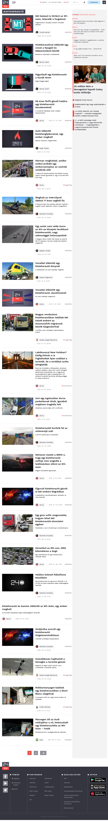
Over (41, 740)
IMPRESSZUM (68, 787)
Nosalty (32, 795)
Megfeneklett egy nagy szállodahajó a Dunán (90, 105)
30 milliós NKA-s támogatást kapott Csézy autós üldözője (88, 89)
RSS (65, 778)
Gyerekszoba (49, 787)
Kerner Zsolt (44, 62)
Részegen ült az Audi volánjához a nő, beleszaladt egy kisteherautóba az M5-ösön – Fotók (51, 724)
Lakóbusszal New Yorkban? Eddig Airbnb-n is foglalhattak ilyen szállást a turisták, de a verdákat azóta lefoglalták (51, 358)
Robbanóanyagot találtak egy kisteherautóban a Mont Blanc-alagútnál (51, 690)
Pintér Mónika (45, 707)
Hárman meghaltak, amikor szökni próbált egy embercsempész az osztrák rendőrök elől (51, 165)
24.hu (42, 120)
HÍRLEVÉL (67, 782)
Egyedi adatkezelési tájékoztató (71, 796)
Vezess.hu (33, 787)
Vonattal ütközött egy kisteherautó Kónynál (47, 264)
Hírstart (32, 782)
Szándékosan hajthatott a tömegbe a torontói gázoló (50, 660)
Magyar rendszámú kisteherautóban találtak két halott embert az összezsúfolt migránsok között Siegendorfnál (51, 320)
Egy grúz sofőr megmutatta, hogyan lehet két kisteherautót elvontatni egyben (51, 520)
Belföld (69, 32)
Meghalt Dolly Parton (83, 100)
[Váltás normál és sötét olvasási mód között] (84, 2)
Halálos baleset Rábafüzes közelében (50, 576)
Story (47, 782)
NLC (30, 799)
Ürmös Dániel (45, 32)
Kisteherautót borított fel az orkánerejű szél (51, 429)
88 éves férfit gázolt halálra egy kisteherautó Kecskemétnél (51, 104)
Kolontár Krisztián (46, 214)
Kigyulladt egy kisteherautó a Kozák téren (51, 76)
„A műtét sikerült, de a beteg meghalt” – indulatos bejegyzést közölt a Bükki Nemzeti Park (88, 113)
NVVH (67, 2)
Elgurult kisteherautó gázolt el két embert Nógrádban (51, 490)
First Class (33, 791)
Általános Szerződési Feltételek (72, 803)
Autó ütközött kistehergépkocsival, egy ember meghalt (49, 134)
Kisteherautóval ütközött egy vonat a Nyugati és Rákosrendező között (51, 47)
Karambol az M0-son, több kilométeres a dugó (50, 549)
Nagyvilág (68, 185)
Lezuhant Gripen (56, 2)
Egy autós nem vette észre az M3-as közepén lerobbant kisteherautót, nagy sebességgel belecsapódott (51, 231)
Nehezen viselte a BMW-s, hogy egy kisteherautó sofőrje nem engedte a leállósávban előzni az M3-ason (50, 460)
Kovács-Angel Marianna (48, 340)
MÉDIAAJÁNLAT (69, 808)
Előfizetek (94, 2)
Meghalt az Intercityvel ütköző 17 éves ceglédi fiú (50, 199)
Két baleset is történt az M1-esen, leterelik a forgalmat (51, 17)
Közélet (69, 740)
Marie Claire (49, 795)
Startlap (32, 778)
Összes (92, 15)
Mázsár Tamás (45, 251)
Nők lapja (48, 791)
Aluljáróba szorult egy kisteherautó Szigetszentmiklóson (47, 632)
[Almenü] (14, 2)
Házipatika (48, 778)
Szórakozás (67, 386)
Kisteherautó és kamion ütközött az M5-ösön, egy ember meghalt (34, 607)
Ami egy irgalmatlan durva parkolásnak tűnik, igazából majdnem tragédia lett (51, 401)
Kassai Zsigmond (46, 277)
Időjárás (44, 2)
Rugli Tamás (44, 148)
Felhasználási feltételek (73, 791)
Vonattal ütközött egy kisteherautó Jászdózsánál (50, 291)
